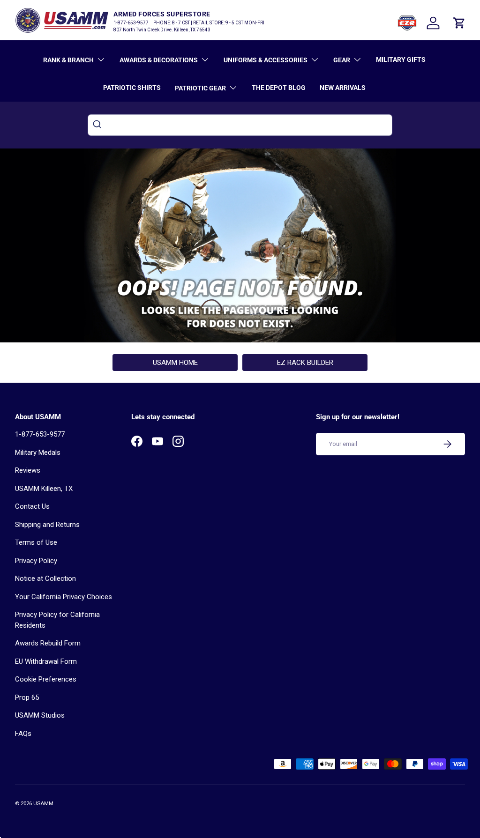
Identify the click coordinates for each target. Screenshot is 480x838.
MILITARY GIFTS (401, 59)
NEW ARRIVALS (343, 87)
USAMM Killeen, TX (44, 488)
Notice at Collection (45, 578)
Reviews (27, 470)
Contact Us (32, 506)
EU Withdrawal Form (46, 661)
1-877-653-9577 (40, 434)
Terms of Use (36, 542)
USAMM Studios (40, 715)
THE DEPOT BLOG (279, 87)
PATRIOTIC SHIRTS (132, 87)
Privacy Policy (36, 560)
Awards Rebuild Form (48, 643)
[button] (459, 23)
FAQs (23, 733)
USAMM (43, 804)
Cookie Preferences (45, 679)
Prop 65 (27, 697)
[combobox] (240, 125)
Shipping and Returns (47, 524)
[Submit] (98, 125)
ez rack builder (305, 362)
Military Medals (37, 452)
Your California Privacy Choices (63, 597)
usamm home (175, 362)
